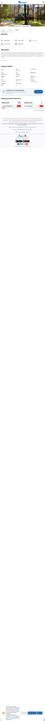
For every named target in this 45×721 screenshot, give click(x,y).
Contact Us (39, 118)
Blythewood (18, 74)
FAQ (12, 118)
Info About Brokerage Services (17, 127)
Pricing (4, 118)
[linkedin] (20, 144)
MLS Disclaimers (25, 121)
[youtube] (27, 144)
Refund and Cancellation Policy (15, 121)
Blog (36, 118)
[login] (43, 2)
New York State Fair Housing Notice (22, 132)
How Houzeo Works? (23, 118)
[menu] (1, 2)
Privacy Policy (11, 120)
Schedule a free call (25, 138)
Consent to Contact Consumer (36, 120)
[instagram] (24, 144)
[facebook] (22, 144)
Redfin (42, 110)
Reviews (29, 118)
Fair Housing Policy (17, 120)
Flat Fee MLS (9, 118)
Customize (24, 713)
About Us (33, 118)
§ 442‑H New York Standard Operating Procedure (22, 129)
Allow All (40, 713)
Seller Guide (16, 118)
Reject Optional (32, 713)
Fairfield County (4, 74)
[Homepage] (22, 2)
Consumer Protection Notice (30, 127)
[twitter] (18, 144)
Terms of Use (5, 120)
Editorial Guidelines (32, 121)
